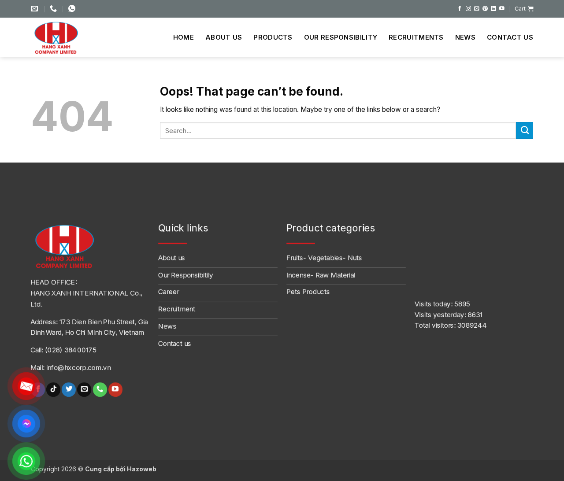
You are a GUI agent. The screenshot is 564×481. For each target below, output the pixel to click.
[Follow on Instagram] (468, 8)
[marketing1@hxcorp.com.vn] (35, 8)
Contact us (510, 37)
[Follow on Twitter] (69, 389)
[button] (524, 8)
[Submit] (524, 130)
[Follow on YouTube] (502, 8)
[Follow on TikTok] (53, 389)
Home (183, 37)
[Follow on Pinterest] (485, 8)
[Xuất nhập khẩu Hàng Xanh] (64, 37)
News (465, 37)
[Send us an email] (476, 8)
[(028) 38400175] (54, 8)
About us (223, 37)
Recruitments (416, 37)
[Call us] (100, 389)
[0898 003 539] (73, 8)
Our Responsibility (340, 37)
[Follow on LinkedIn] (493, 8)
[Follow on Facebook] (460, 8)
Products (272, 37)
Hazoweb (141, 469)
